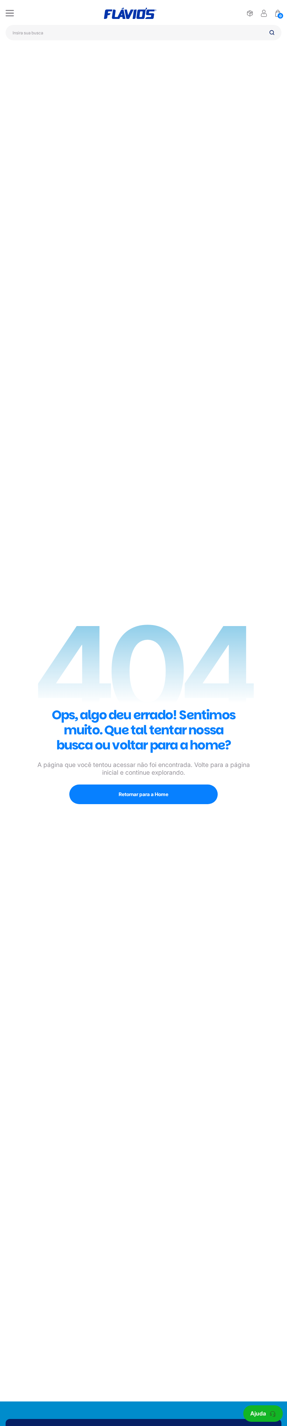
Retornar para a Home (143, 794)
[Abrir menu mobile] (10, 13)
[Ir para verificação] (249, 13)
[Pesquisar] (272, 32)
